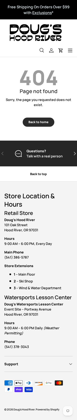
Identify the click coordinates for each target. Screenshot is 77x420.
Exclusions (42, 12)
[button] (60, 50)
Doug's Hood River (24, 409)
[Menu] (70, 50)
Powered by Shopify (47, 409)
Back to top (38, 174)
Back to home (38, 122)
